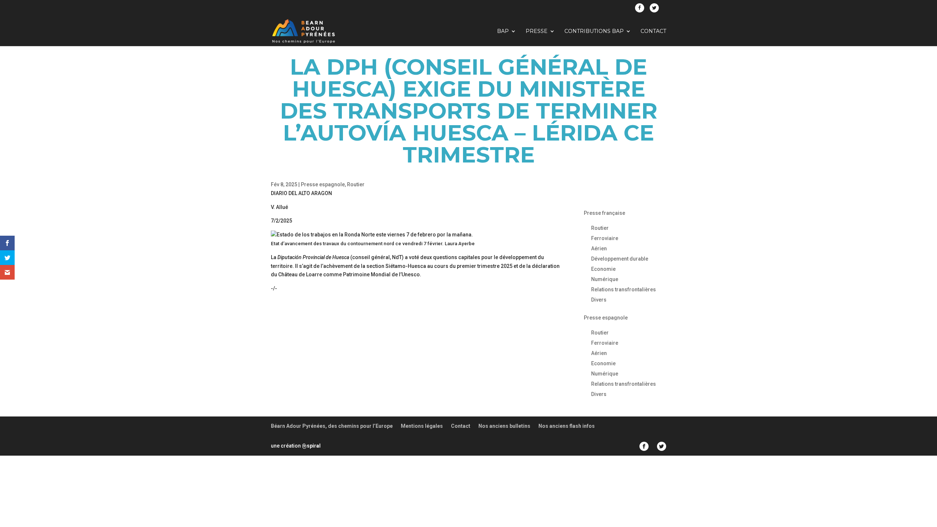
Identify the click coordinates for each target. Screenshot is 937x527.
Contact (653, 31)
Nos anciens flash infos (566, 426)
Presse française (604, 213)
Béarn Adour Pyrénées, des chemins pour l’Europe (332, 426)
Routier (356, 184)
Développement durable (619, 259)
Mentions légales (422, 426)
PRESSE (537, 31)
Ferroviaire (604, 238)
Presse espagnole (323, 184)
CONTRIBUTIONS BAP (594, 31)
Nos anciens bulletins (504, 426)
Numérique (604, 279)
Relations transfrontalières (623, 289)
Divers (598, 300)
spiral (311, 446)
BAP (503, 31)
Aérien (599, 248)
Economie (603, 269)
